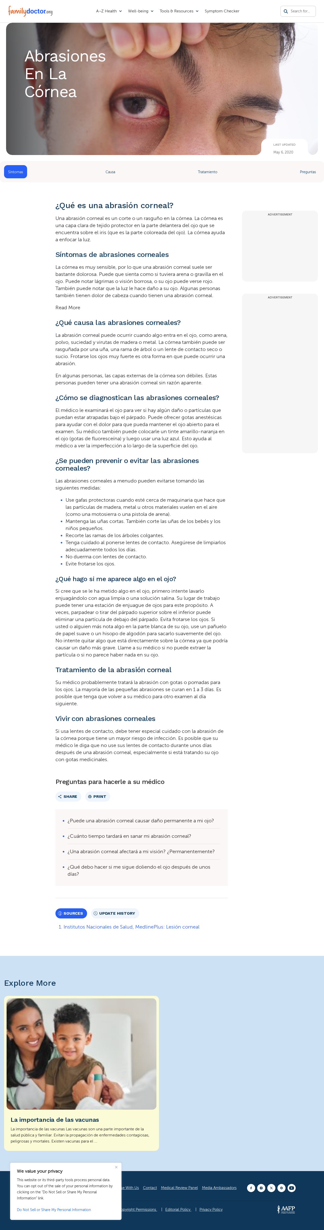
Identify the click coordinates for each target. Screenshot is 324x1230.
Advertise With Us (124, 1188)
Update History (117, 913)
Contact (150, 1188)
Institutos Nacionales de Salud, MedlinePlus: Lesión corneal (131, 927)
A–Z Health (106, 11)
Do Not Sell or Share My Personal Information (54, 1210)
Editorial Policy (178, 1209)
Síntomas (15, 172)
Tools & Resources (176, 11)
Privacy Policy (210, 1209)
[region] (66, 1191)
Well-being (138, 11)
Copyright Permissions (137, 1209)
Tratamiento (207, 172)
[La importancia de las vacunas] (81, 1073)
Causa (110, 172)
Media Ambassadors (219, 1188)
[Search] (286, 11)
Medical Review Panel (179, 1188)
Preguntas (308, 172)
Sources (73, 913)
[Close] (116, 1167)
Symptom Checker (222, 11)
